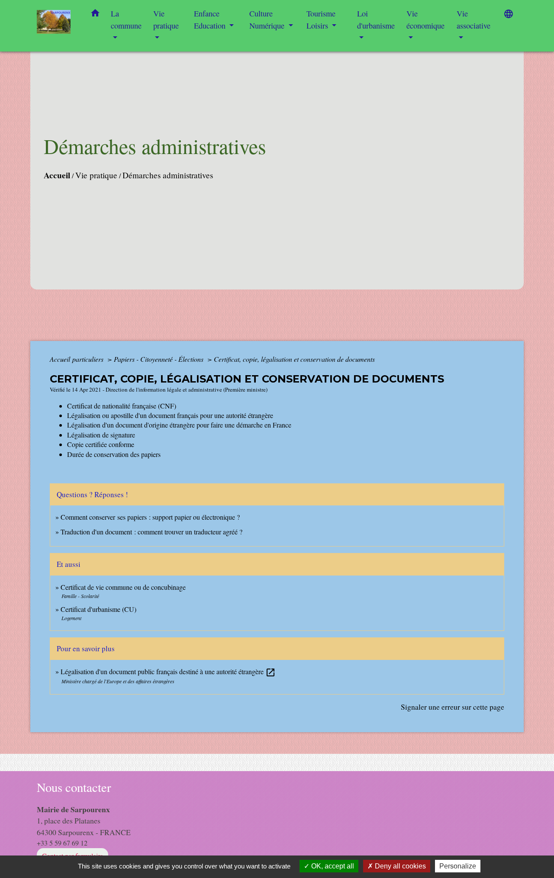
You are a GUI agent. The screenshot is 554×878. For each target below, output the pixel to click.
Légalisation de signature (101, 434)
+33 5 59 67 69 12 (62, 842)
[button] (95, 14)
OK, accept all (331, 866)
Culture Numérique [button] (268, 19)
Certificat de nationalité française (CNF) (121, 405)
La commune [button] (126, 19)
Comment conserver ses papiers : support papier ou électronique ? (150, 516)
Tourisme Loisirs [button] (320, 19)
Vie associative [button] (473, 19)
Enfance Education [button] (211, 19)
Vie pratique (96, 175)
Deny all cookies (399, 866)
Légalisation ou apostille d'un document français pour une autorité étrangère (170, 415)
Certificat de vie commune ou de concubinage (123, 587)
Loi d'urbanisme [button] (376, 19)
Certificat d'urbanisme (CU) (98, 609)
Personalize (457, 866)
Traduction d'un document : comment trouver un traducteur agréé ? (151, 531)
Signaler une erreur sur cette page (452, 706)
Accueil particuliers (77, 358)
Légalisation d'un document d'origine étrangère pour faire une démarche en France (179, 424)
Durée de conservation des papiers (114, 454)
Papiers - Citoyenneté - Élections (159, 358)
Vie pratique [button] (166, 19)
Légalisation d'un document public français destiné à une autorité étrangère (168, 671)
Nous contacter (74, 787)
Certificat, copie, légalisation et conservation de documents (294, 358)
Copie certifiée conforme (100, 444)
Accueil (57, 175)
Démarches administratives (167, 175)
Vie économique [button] (425, 19)
